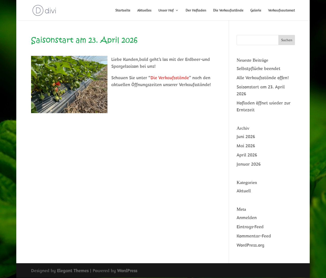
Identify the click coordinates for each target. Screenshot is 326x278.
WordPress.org (250, 245)
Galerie (255, 10)
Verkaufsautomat (281, 10)
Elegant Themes (73, 270)
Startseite (122, 10)
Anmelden (247, 217)
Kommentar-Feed (254, 236)
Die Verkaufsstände (228, 10)
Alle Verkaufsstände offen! (263, 78)
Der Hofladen (196, 10)
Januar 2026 (249, 164)
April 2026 (247, 155)
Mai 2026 (246, 146)
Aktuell (244, 191)
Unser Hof (166, 10)
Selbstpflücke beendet (258, 68)
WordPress (127, 270)
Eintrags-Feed (250, 227)
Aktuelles (144, 10)
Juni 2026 (246, 136)
